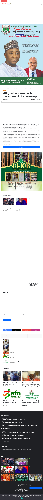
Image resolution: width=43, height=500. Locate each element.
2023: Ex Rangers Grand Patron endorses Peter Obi (20, 345)
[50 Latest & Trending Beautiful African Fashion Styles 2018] (6, 341)
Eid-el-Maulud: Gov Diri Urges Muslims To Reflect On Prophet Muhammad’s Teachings (21, 207)
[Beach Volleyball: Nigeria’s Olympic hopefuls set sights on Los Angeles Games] (21, 461)
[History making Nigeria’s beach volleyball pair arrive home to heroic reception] (35, 477)
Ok (21, 498)
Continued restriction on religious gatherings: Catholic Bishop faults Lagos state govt (31, 384)
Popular (7, 335)
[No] (41, 497)
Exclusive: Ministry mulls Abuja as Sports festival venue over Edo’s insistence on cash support (30, 403)
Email (4, 314)
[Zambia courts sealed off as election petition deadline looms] (34, 240)
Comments (35, 335)
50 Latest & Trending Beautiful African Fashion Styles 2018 (21, 340)
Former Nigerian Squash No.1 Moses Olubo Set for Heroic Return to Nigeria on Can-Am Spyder (8, 207)
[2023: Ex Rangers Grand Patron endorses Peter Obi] (6, 346)
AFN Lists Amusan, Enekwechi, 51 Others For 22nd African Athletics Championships (11, 402)
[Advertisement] (21, 14)
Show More (21, 147)
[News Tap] (6, 4)
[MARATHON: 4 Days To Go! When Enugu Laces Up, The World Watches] (7, 469)
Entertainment (8, 88)
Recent (20, 335)
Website (23, 314)
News (4, 90)
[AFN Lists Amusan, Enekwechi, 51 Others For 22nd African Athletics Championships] (6, 356)
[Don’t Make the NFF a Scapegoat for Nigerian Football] (35, 461)
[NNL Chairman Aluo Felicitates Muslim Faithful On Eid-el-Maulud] (35, 469)
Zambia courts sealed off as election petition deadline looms (34, 284)
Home (4, 88)
